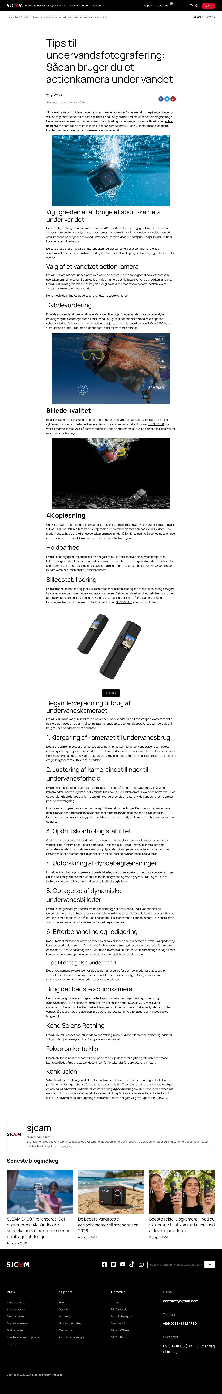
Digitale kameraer (17, 1323)
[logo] (15, 5)
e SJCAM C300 (154, 323)
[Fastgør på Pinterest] (173, 99)
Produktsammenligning (73, 1337)
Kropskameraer (57, 5)
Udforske (162, 5)
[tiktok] (132, 1264)
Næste (208, 17)
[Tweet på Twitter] (167, 99)
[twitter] (113, 1264)
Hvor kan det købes (70, 1323)
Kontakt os (65, 1316)
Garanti (63, 1309)
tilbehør (96, 5)
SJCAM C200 (156, 424)
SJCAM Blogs (119, 1337)
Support (149, 5)
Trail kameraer (15, 1330)
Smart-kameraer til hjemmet (24, 1337)
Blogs (17, 16)
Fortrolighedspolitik (123, 1316)
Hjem (9, 16)
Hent (62, 1302)
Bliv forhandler (119, 1309)
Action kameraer (35, 5)
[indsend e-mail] (210, 1264)
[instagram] (141, 1264)
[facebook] (104, 1264)
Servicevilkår (118, 1323)
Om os (115, 1302)
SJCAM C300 (124, 602)
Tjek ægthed (66, 1330)
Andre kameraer (79, 5)
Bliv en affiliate (120, 1330)
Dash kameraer (16, 1316)
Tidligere (197, 17)
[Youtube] (123, 1264)
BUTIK (208, 6)
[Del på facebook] (161, 99)
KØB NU (111, 693)
